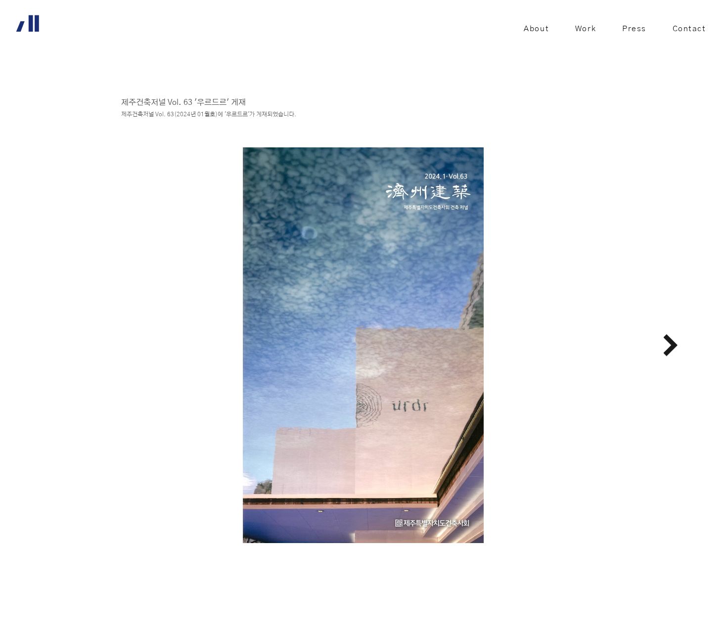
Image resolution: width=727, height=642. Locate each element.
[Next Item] (670, 345)
